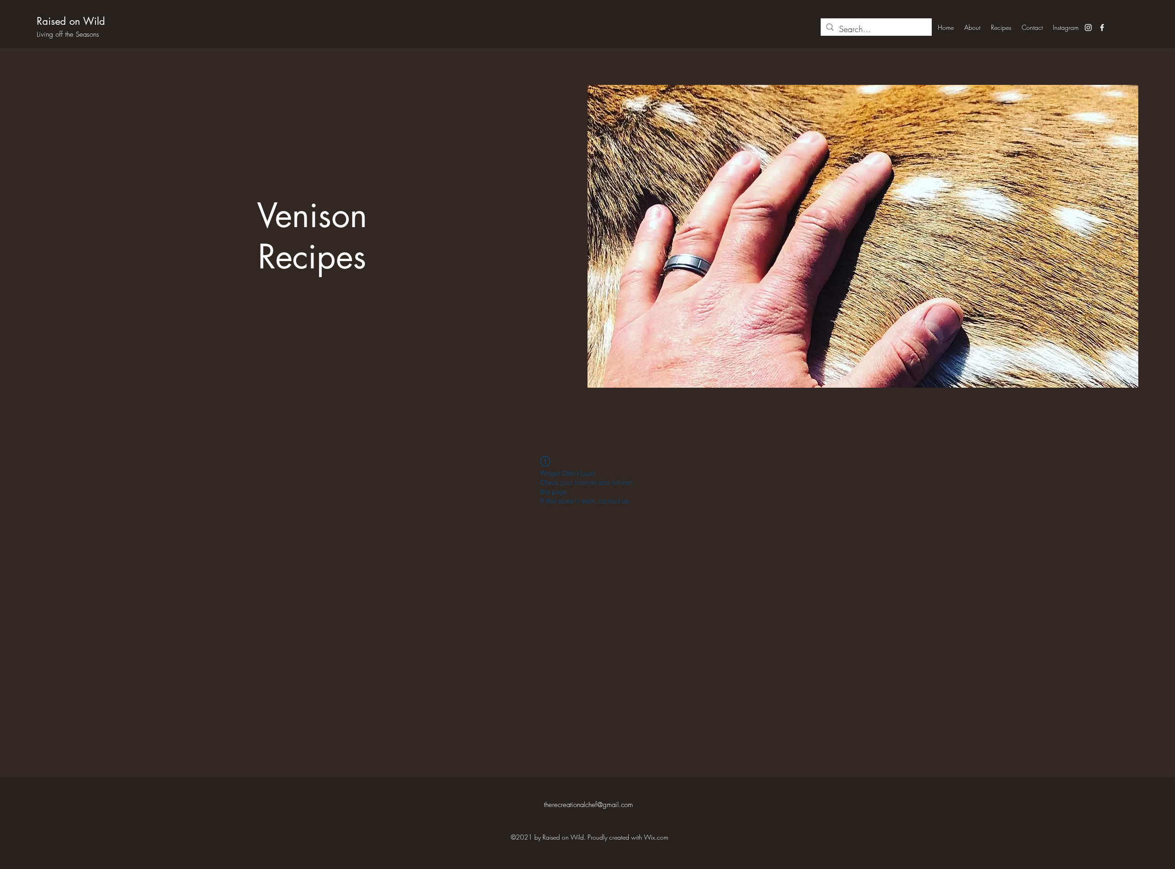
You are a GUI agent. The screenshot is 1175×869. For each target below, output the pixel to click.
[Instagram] (1088, 27)
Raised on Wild (71, 21)
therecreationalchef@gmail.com (588, 804)
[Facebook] (1102, 27)
